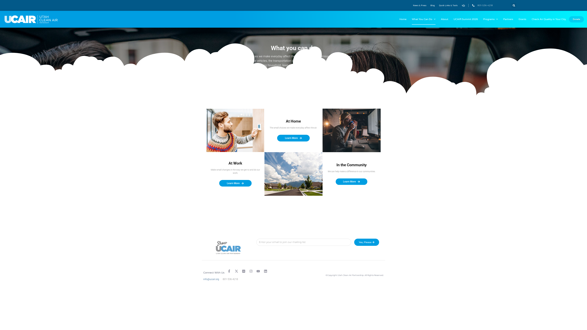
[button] (513, 5)
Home (402, 19)
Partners (508, 19)
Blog (432, 5)
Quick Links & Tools (448, 5)
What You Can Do (422, 19)
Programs (489, 19)
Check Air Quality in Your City (549, 19)
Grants (522, 19)
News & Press (419, 5)
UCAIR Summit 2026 (466, 19)
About (444, 19)
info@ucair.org (211, 279)
